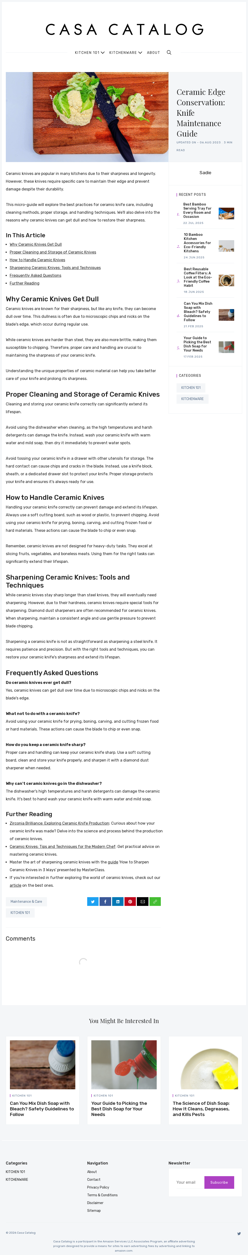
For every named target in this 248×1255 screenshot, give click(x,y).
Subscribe (219, 1183)
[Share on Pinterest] (130, 901)
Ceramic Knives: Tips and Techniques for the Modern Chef (63, 846)
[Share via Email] (142, 901)
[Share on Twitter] (93, 901)
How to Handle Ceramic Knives (37, 260)
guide (113, 862)
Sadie (205, 172)
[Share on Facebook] (105, 901)
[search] (169, 52)
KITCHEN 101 (20, 913)
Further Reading (24, 283)
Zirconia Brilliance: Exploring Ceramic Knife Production (59, 823)
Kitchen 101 (87, 53)
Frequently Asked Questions (35, 275)
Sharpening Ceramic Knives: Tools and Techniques (55, 267)
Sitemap (94, 1211)
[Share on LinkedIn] (118, 901)
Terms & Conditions (102, 1195)
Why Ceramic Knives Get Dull (36, 244)
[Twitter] (239, 1233)
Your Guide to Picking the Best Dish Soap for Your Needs (119, 1108)
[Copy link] (155, 901)
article (15, 885)
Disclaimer (95, 1203)
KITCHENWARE (192, 399)
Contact (94, 1180)
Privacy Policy (98, 1187)
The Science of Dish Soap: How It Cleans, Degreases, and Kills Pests (201, 1108)
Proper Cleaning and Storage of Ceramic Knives (53, 252)
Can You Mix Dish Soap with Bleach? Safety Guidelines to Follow (42, 1108)
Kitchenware (123, 53)
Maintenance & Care (26, 902)
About (153, 53)
